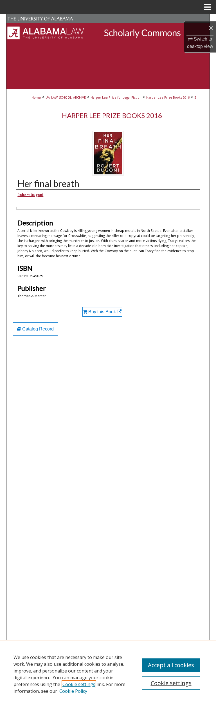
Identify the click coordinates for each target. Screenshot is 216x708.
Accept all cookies (171, 665)
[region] (108, 674)
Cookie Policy (73, 691)
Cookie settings (78, 684)
